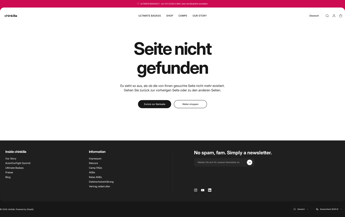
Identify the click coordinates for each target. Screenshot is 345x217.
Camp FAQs (95, 167)
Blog (8, 177)
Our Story (10, 158)
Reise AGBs (95, 177)
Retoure (93, 163)
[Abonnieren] (249, 162)
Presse (9, 172)
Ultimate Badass (14, 167)
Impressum (95, 158)
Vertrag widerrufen (99, 186)
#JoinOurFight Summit (17, 163)
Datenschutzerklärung (101, 181)
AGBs (92, 172)
